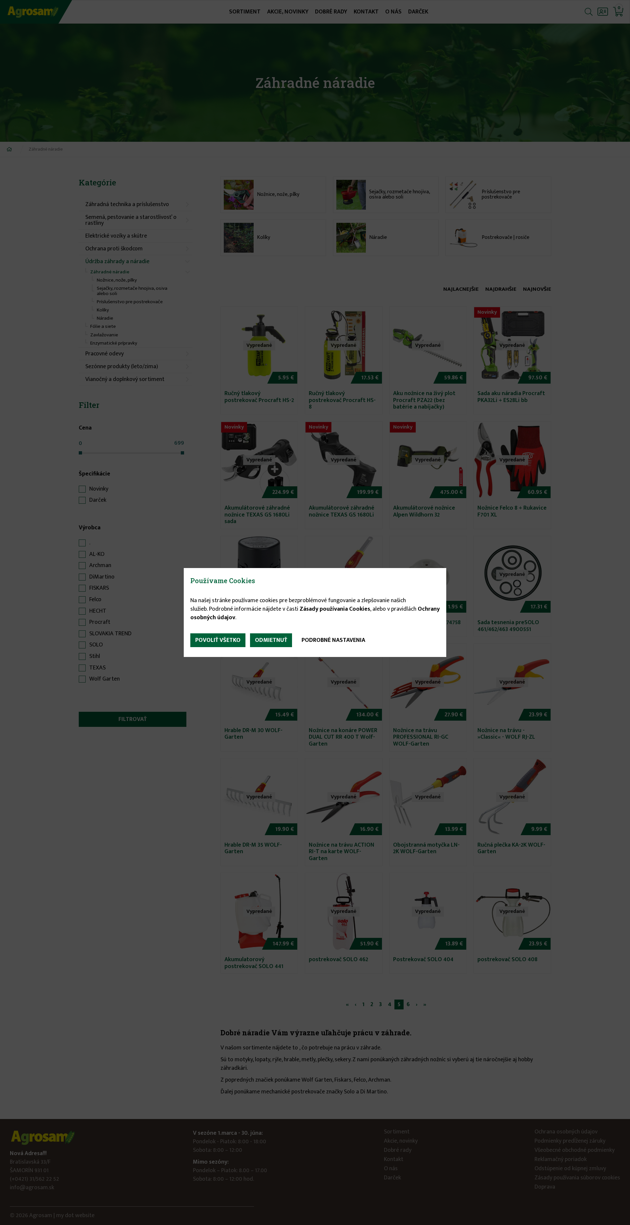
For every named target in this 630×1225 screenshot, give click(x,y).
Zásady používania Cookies (335, 609)
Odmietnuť (271, 640)
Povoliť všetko (218, 640)
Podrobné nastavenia (333, 640)
